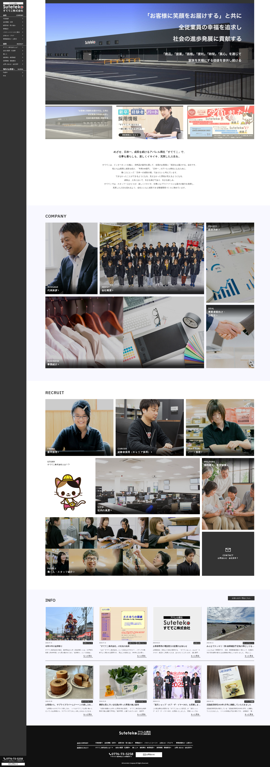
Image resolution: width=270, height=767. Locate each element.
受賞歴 (197, 701)
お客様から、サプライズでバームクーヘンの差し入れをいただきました (69, 705)
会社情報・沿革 (8, 22)
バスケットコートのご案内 (11, 32)
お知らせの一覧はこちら (241, 598)
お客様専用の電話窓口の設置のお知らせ (170, 646)
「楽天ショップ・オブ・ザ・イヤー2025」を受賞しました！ (176, 705)
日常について (87, 643)
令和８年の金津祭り (53, 646)
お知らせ (197, 643)
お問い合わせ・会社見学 (10, 64)
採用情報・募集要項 (9, 61)
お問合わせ (14, 764)
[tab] (78, 122)
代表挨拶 (6, 18)
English (5, 72)
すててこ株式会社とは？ (10, 47)
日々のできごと (248, 643)
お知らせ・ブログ (8, 35)
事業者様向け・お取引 (10, 39)
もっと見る (87, 656)
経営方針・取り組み (9, 25)
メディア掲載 (249, 701)
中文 (4, 76)
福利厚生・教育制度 (9, 57)
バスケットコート (150, 743)
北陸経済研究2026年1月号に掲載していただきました (229, 705)
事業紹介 (6, 29)
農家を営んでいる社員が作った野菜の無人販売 (119, 705)
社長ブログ (132, 643)
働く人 (5, 54)
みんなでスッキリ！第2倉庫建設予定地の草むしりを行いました (230, 646)
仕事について (141, 643)
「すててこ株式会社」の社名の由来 (114, 646)
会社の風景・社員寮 (9, 50)
